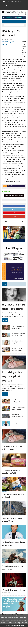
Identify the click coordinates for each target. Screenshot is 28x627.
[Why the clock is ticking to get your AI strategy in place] (6, 336)
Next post (19, 222)
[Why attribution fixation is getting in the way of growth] (6, 344)
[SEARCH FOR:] (14, 25)
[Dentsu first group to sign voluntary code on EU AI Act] (6, 417)
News (3, 443)
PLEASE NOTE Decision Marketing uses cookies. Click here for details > (13, 4)
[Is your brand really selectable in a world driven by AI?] (6, 329)
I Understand (17, 623)
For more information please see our (14, 625)
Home (4, 1)
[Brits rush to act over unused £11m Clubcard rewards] (14, 561)
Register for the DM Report (16, 1)
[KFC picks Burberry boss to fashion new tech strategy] (14, 585)
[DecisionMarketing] (14, 13)
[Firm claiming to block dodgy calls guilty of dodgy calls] (14, 368)
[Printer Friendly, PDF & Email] (6, 191)
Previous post (10, 222)
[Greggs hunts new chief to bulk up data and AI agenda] (6, 410)
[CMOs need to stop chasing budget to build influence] (6, 351)
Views (4, 284)
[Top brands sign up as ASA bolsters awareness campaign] (14, 609)
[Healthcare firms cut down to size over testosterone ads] (6, 424)
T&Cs (8, 1)
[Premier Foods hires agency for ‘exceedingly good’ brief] (6, 402)
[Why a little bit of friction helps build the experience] (14, 300)
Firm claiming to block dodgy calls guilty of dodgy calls (12, 376)
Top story (4, 491)
